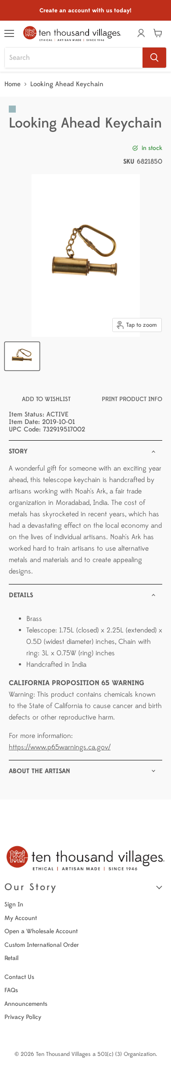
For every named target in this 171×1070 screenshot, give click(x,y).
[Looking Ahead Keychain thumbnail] (22, 356)
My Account (20, 918)
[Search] (154, 57)
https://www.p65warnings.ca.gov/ (59, 747)
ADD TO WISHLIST (46, 399)
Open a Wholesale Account (41, 931)
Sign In (13, 904)
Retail (11, 958)
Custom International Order (41, 945)
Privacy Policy (22, 1017)
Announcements (25, 1004)
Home (12, 84)
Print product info (132, 399)
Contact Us (19, 977)
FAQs (11, 990)
